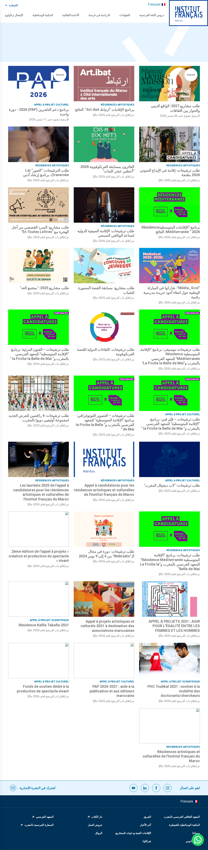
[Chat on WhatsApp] (198, 840)
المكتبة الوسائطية (42, 15)
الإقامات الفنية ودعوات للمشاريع (133, 833)
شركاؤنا (147, 841)
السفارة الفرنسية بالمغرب (39, 824)
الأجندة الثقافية (70, 15)
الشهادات (124, 15)
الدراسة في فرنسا (99, 15)
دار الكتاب (96, 816)
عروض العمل (95, 824)
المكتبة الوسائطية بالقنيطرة (184, 824)
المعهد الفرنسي (45, 816)
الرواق (98, 833)
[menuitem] (156, 4)
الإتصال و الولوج (14, 15)
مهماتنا (196, 833)
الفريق (147, 816)
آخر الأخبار (145, 824)
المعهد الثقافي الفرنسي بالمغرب (182, 816)
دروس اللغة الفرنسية (151, 15)
